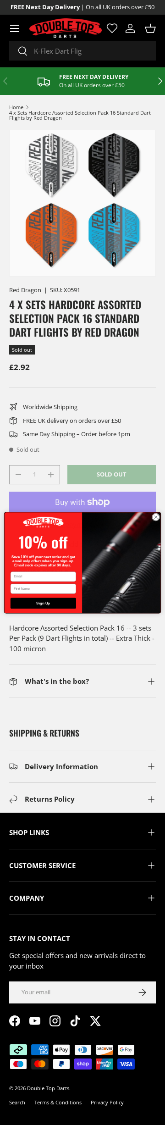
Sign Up (43, 603)
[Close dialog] (155, 516)
